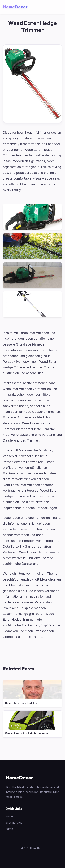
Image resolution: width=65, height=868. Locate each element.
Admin (9, 829)
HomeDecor (19, 777)
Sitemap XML (14, 822)
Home (9, 816)
